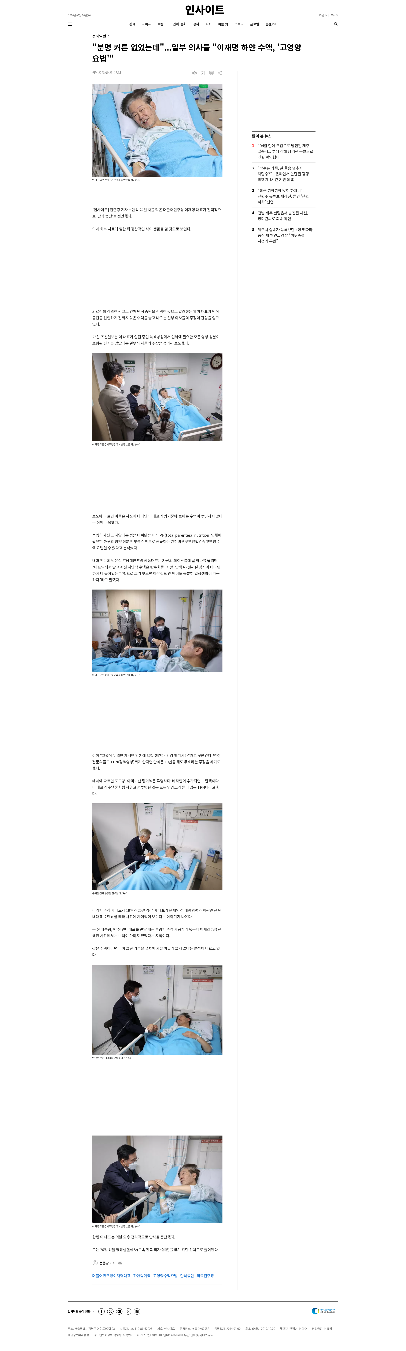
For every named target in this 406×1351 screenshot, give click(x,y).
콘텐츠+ (271, 24)
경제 (132, 24)
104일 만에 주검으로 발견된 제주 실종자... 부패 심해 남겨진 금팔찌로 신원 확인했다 (285, 151)
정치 (196, 24)
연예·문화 (180, 24)
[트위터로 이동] (110, 1311)
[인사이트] (205, 10)
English (323, 15)
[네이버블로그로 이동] (137, 1311)
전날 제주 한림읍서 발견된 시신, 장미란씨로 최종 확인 (283, 215)
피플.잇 (223, 24)
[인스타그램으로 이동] (119, 1311)
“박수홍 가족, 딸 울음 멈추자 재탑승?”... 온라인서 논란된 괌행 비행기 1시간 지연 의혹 (283, 173)
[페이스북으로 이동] (101, 1311)
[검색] (336, 24)
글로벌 (254, 24)
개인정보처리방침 (78, 1335)
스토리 (239, 24)
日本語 (334, 15)
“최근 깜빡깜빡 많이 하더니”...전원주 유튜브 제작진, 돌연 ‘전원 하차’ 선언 (283, 196)
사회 (209, 24)
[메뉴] (70, 24)
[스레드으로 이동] (128, 1311)
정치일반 (99, 36)
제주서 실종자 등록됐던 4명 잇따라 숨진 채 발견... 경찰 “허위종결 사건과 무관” (285, 235)
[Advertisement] (157, 270)
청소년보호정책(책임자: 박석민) (113, 1335)
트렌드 (162, 24)
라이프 (146, 24)
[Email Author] (120, 1263)
